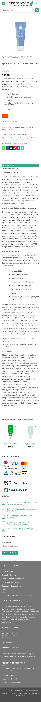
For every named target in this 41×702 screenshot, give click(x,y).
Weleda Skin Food (10, 443)
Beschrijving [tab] (8, 165)
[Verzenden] (37, 10)
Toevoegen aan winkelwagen (5, 116)
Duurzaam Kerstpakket (11, 582)
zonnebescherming (20, 143)
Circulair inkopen (9, 575)
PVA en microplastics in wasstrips (20, 529)
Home (4, 56)
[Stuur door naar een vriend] (11, 148)
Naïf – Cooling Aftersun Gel (30, 444)
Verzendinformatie (9, 675)
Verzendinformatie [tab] (11, 172)
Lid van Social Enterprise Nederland (16, 595)
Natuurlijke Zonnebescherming (17, 57)
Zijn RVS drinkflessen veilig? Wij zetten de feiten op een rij (22, 503)
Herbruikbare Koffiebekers (13, 579)
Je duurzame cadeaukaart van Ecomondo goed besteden (19, 523)
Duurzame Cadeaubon (11, 586)
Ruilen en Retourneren (11, 683)
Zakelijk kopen (8, 571)
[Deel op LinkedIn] (18, 148)
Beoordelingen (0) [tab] (11, 169)
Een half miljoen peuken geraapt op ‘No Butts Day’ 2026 (22, 510)
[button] (3, 3)
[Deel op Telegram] (22, 148)
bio (6, 143)
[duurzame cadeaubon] (16, 483)
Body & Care (14, 56)
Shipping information (11, 679)
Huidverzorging (25, 138)
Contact (5, 590)
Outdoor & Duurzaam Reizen (26, 140)
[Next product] (3, 70)
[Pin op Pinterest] (15, 148)
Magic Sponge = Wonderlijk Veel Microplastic (19, 516)
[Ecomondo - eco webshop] (21, 3)
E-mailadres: (6, 542)
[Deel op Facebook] (7, 148)
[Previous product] (7, 70)
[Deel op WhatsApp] (3, 148)
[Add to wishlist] (16, 426)
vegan (10, 143)
